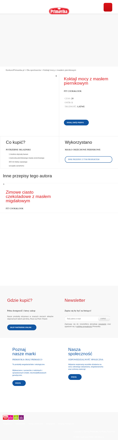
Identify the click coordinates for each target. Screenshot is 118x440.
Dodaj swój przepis (75, 122)
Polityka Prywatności (66, 424)
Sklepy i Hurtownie (35, 424)
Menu (108, 7)
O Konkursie (20, 424)
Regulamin (50, 424)
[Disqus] (59, 249)
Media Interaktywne (96, 437)
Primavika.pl (8, 424)
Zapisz (103, 318)
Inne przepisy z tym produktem (83, 159)
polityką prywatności (84, 327)
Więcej (18, 383)
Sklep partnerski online (20, 327)
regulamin (102, 324)
